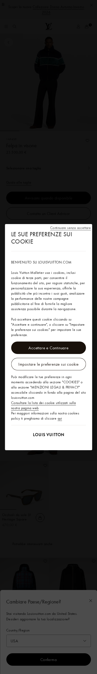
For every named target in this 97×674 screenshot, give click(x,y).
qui (60, 418)
